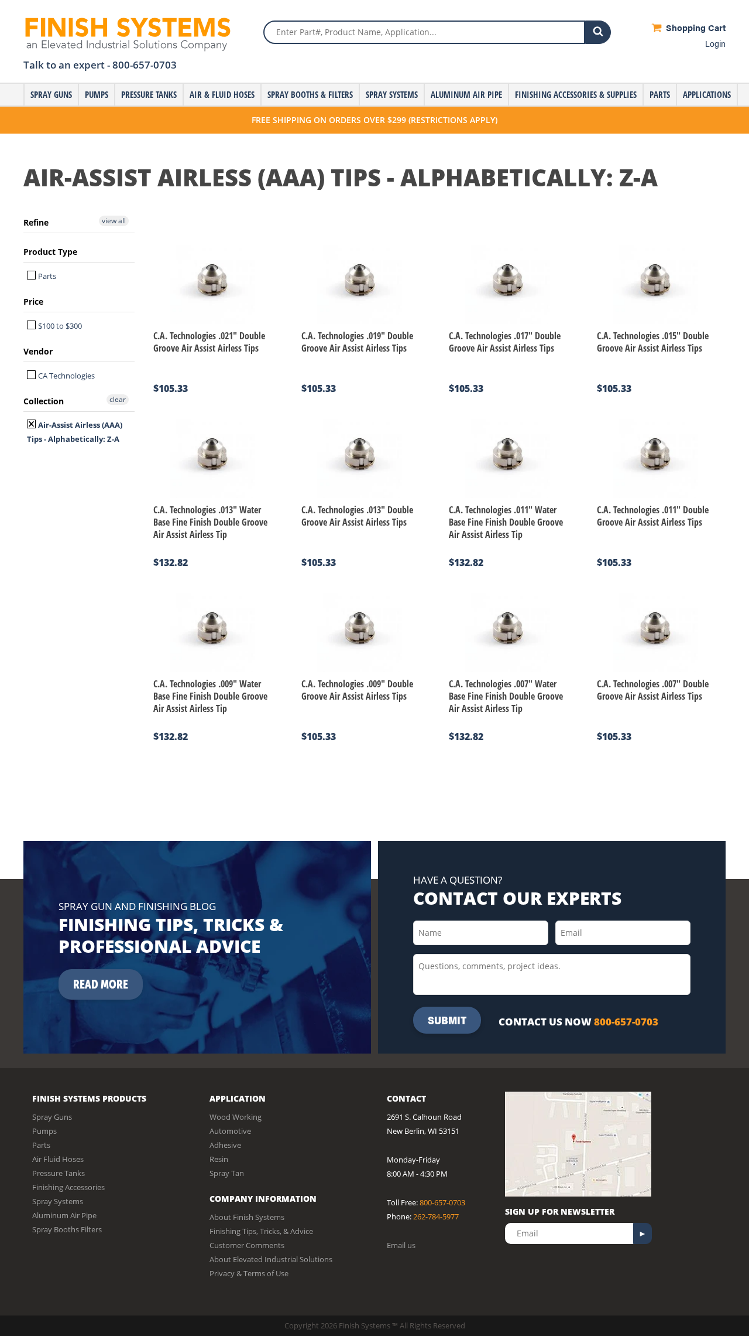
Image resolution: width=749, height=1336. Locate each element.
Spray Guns (51, 94)
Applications (707, 94)
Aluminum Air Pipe (466, 94)
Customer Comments (246, 1245)
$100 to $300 (59, 326)
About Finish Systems (246, 1217)
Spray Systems (392, 94)
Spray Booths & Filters (310, 94)
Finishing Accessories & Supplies (576, 94)
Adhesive (225, 1145)
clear (117, 399)
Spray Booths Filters (67, 1229)
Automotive (230, 1131)
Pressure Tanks (149, 94)
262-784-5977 (436, 1216)
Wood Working (235, 1117)
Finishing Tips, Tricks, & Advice (261, 1231)
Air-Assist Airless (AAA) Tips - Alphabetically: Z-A (74, 432)
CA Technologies (65, 375)
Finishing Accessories (68, 1187)
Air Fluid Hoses (58, 1159)
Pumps (96, 94)
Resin (218, 1159)
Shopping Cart (695, 27)
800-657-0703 (144, 64)
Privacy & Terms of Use (248, 1273)
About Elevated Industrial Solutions (270, 1259)
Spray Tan (226, 1173)
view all (114, 221)
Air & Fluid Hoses (222, 94)
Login (715, 43)
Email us (401, 1245)
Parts (660, 94)
